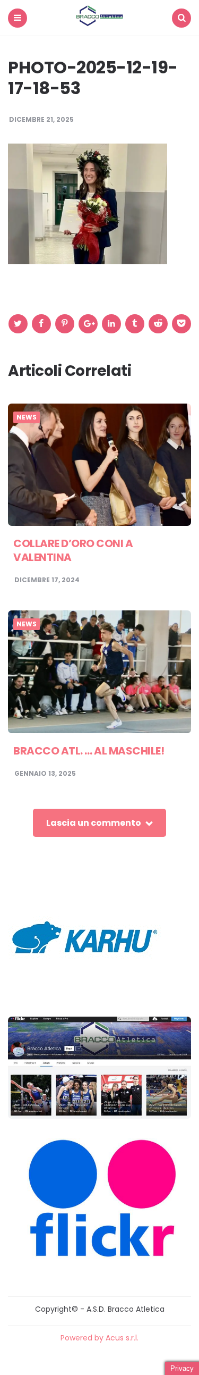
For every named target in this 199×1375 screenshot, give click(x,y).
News (26, 417)
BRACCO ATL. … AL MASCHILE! (88, 750)
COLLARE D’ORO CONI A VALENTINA (73, 550)
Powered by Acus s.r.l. (99, 1337)
